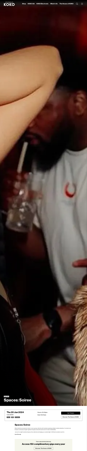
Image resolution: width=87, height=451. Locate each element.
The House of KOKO (66, 3)
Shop (24, 3)
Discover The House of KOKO (71, 417)
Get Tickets (70, 413)
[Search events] (77, 4)
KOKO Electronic (42, 3)
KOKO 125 (31, 3)
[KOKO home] (9, 3)
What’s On (54, 3)
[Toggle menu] (82, 4)
